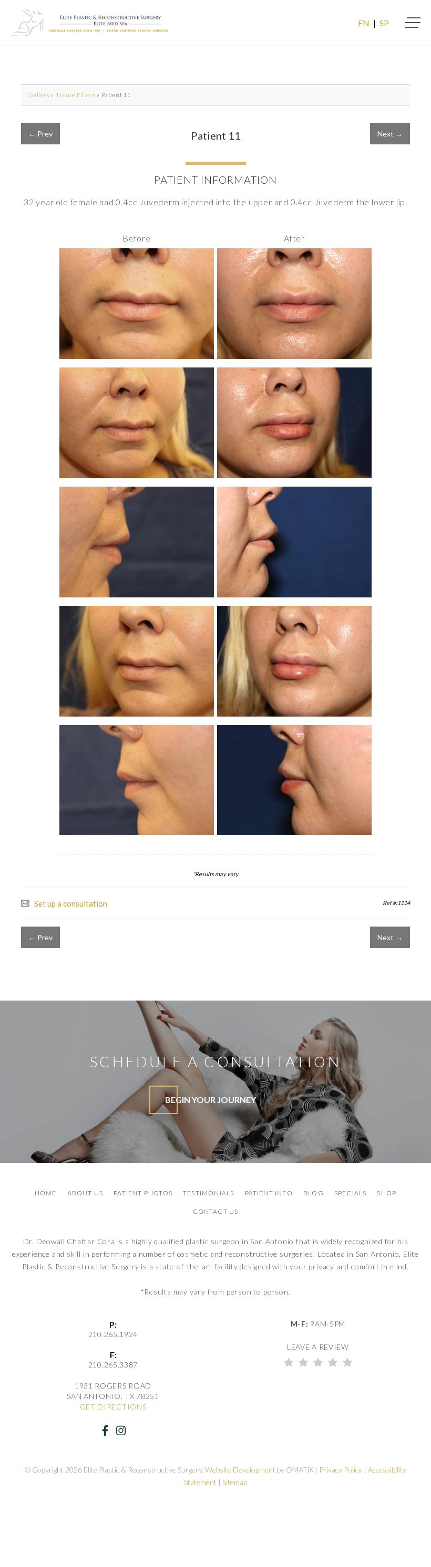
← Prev (40, 133)
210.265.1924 (113, 1334)
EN (364, 23)
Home (46, 1193)
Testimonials (208, 1193)
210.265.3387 (113, 1364)
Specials (350, 1193)
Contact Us (216, 1211)
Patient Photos (143, 1193)
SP (384, 23)
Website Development (240, 1469)
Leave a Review (318, 1346)
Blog (313, 1193)
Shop (386, 1193)
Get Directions (113, 1406)
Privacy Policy (340, 1469)
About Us (85, 1193)
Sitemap (234, 1482)
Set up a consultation (70, 903)
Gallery (39, 94)
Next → (390, 133)
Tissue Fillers (75, 94)
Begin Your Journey (210, 1100)
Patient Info (269, 1193)
